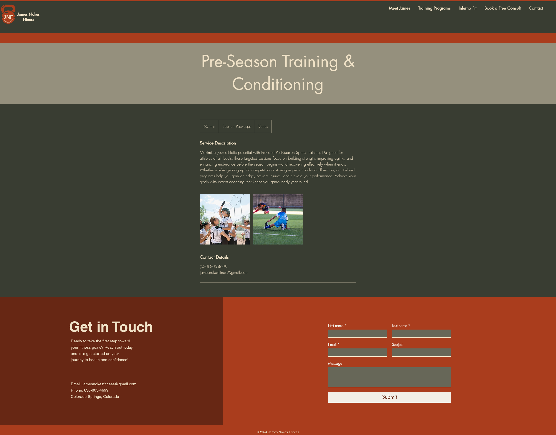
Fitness (28, 19)
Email (334, 344)
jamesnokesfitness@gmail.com (109, 384)
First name (337, 325)
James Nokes (29, 14)
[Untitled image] (225, 219)
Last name (401, 325)
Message (335, 363)
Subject (397, 344)
